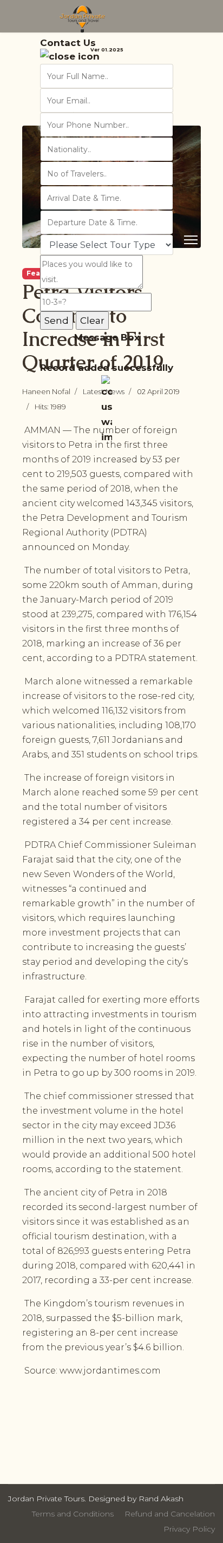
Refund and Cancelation (169, 1514)
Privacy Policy (189, 1529)
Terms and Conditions (73, 1514)
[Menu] (191, 240)
